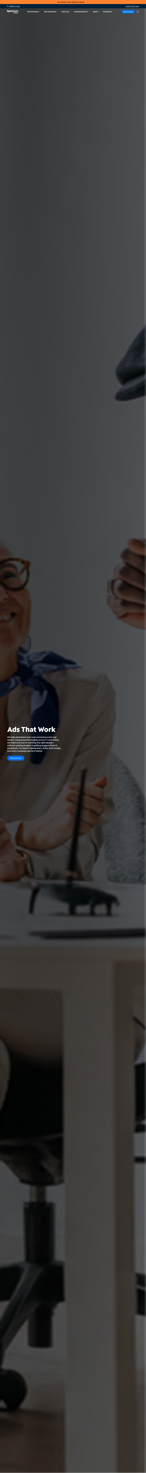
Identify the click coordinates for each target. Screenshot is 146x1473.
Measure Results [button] (81, 12)
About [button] (95, 12)
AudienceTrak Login (132, 6)
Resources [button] (107, 12)
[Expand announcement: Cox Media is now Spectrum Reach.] (88, 2)
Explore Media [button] (33, 12)
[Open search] (137, 11)
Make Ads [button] (65, 12)
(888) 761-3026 (15, 6)
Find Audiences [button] (50, 12)
